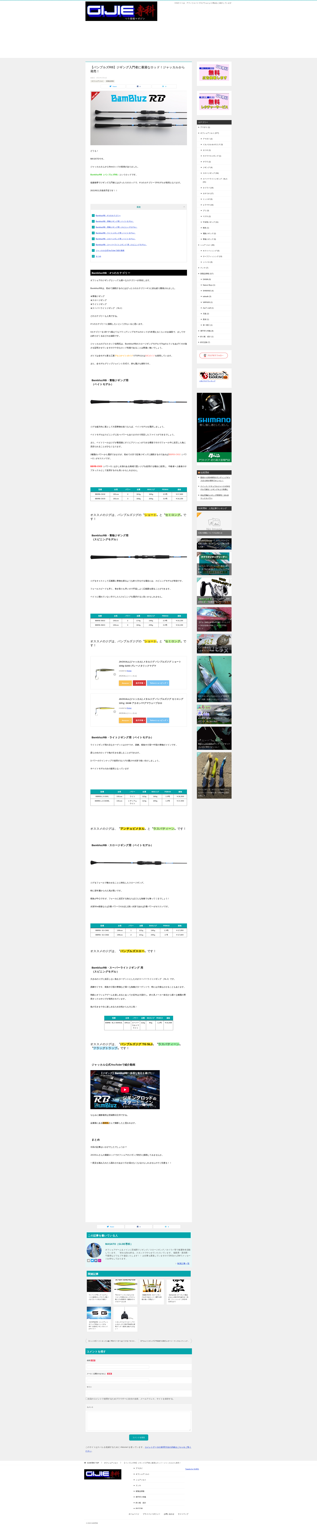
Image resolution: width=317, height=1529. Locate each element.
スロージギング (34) (211, 173)
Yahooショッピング (158, 683)
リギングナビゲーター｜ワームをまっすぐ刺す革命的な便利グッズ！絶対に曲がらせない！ (125, 1325)
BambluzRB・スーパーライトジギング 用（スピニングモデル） (121, 245)
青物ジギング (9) (209, 239)
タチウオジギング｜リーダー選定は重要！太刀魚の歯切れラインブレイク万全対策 (213, 569)
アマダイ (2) (207, 139)
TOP (93, 1463)
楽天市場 (139, 683)
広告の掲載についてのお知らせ (210, 533)
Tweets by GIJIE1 (192, 1469)
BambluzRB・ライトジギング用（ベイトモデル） (116, 233)
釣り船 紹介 (141, 1503)
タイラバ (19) (208, 188)
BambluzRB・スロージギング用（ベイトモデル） (116, 239)
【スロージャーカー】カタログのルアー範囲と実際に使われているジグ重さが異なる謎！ (213, 543)
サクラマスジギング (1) (212, 156)
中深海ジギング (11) (210, 222)
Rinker (129, 671)
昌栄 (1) (206, 319)
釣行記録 (139, 1508)
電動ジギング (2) (209, 233)
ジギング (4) (207, 167)
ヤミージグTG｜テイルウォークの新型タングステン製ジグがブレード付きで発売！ (99, 1297)
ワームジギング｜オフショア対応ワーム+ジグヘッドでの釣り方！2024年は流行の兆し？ (213, 792)
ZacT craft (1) (208, 308)
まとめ (98, 256)
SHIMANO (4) (208, 291)
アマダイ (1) (205, 127)
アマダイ (139, 1468)
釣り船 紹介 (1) (206, 337)
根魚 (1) (206, 228)
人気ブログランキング (207, 381)
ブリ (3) (206, 211)
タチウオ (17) (208, 193)
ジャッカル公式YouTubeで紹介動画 (110, 250)
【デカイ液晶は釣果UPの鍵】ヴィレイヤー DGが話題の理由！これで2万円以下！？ (214, 625)
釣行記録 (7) (205, 342)
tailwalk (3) (207, 296)
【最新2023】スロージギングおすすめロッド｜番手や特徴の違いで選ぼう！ (152, 1297)
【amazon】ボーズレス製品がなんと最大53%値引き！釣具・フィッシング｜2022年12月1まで (178, 1298)
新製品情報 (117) (206, 274)
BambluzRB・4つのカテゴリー (108, 215)
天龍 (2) (206, 314)
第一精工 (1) (207, 325)
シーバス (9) (207, 262)
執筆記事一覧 (183, 1263)
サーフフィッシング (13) (212, 256)
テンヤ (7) (204, 268)
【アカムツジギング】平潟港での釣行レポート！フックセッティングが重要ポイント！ (166, 1341)
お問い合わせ (169, 1514)
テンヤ (138, 1485)
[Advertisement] (158, 40)
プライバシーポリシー (151, 1514)
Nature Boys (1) (209, 285)
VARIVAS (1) (208, 302)
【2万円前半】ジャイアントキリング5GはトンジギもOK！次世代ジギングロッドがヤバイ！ (98, 1325)
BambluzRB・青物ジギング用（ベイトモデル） (115, 221)
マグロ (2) (207, 216)
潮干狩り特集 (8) (206, 331)
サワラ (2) (207, 162)
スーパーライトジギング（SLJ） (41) (215, 180)
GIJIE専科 (204, 472)
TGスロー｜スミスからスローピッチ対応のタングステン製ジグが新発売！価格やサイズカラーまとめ (125, 1298)
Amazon (125, 683)
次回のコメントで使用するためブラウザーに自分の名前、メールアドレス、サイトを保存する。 (131, 1399)
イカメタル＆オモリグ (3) (213, 144)
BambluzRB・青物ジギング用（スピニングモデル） (116, 227)
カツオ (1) (207, 150)
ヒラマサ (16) (208, 205)
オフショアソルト (97, 81)
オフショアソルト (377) (209, 133)
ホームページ (134, 1514)
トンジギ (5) (207, 199)
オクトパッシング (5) (211, 251)
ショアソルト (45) (207, 245)
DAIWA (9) (207, 279)
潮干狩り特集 (141, 1497)
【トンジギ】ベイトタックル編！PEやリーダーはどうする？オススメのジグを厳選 (113, 1341)
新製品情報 (110, 81)
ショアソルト (141, 1480)
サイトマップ (183, 1514)
